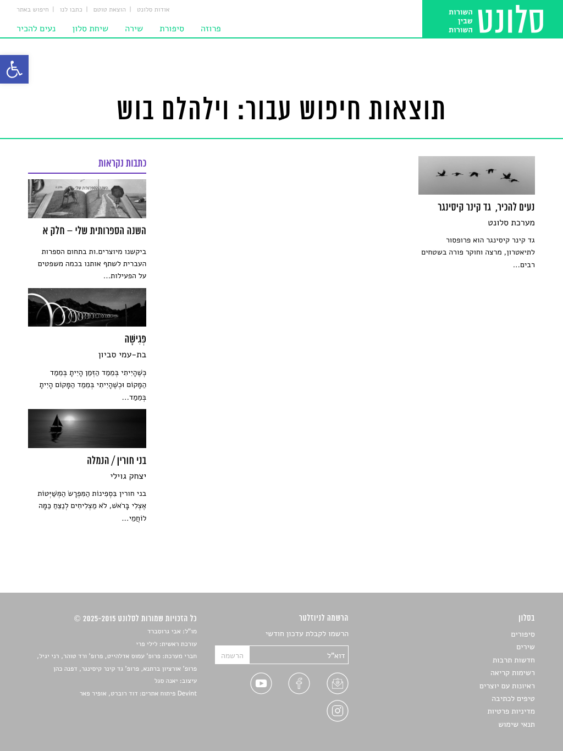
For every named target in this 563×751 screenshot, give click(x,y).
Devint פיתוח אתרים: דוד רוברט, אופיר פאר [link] (138, 693)
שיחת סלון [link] (90, 29)
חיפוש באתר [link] (32, 9)
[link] (14, 69)
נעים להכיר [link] (36, 29)
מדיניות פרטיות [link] (510, 711)
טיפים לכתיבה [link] (513, 698)
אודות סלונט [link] (153, 9)
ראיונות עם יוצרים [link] (507, 686)
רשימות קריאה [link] (512, 672)
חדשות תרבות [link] (514, 660)
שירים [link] (525, 647)
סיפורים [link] (522, 634)
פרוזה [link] (211, 29)
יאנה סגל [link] (166, 681)
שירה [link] (134, 29)
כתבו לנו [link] (71, 9)
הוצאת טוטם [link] (109, 9)
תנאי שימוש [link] (516, 724)
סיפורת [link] (171, 29)
